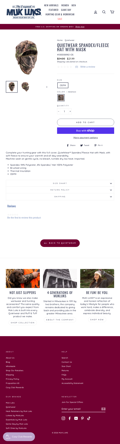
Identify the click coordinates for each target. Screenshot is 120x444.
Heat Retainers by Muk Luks (19, 411)
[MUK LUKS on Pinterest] (82, 418)
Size (59, 80)
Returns (65, 370)
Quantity (63, 106)
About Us (10, 358)
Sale (60, 19)
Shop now (97, 319)
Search (65, 358)
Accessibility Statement (72, 383)
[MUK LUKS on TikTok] (89, 418)
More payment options (85, 137)
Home (60, 40)
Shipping (61, 61)
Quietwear (69, 40)
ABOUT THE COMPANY (60, 320)
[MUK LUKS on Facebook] (69, 418)
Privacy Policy (12, 379)
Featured (53, 10)
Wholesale (10, 366)
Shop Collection (23, 323)
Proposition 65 (12, 383)
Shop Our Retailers (14, 370)
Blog (8, 362)
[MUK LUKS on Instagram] (63, 418)
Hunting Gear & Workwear (60, 14)
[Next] (45, 87)
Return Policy (60, 190)
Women (65, 5)
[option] (60, 26)
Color (66, 92)
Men (74, 5)
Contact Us (67, 362)
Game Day (66, 10)
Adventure (61, 97)
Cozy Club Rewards (15, 387)
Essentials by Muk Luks (16, 419)
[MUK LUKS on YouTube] (76, 418)
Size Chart (60, 183)
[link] (68, 66)
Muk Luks (10, 403)
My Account (67, 379)
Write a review (87, 67)
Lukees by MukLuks (15, 415)
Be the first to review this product (24, 218)
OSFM (63, 85)
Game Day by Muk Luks (17, 424)
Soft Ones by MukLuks (16, 428)
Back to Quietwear (62, 243)
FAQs (64, 375)
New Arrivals (51, 5)
